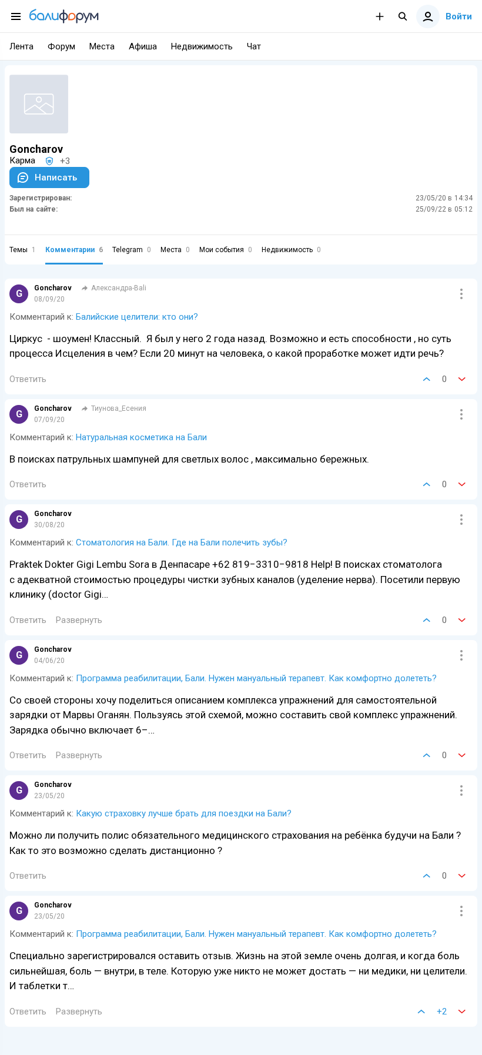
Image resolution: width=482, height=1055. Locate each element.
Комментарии (74, 250)
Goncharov (53, 288)
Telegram (131, 250)
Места (175, 250)
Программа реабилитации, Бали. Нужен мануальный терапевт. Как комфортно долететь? (256, 678)
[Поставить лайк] (426, 379)
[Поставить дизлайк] (462, 379)
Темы (22, 250)
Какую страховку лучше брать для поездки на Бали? (184, 813)
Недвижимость (291, 250)
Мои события (225, 250)
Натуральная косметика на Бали (141, 437)
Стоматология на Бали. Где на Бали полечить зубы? (181, 542)
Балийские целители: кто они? (137, 317)
